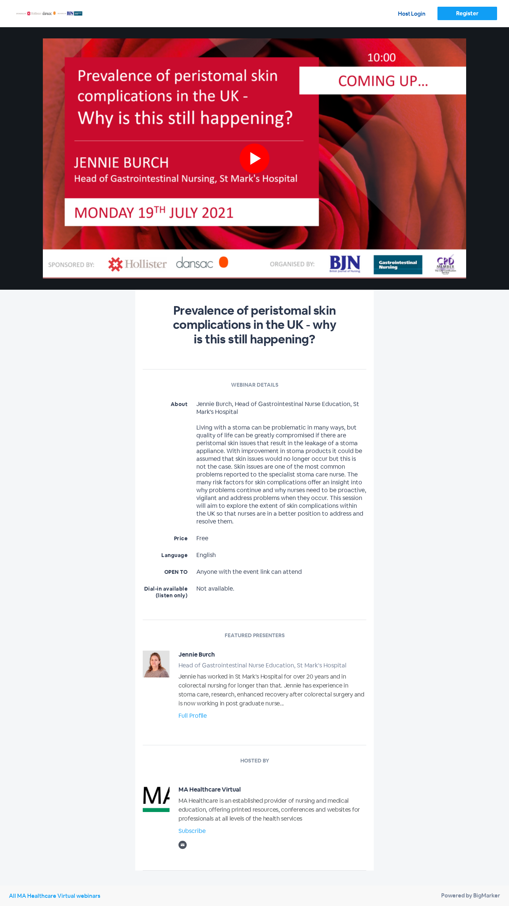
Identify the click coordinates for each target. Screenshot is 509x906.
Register (467, 13)
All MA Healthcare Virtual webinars (54, 895)
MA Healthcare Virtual (209, 789)
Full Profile (192, 716)
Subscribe (192, 831)
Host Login (412, 13)
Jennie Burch (196, 654)
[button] (254, 158)
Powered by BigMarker (470, 895)
